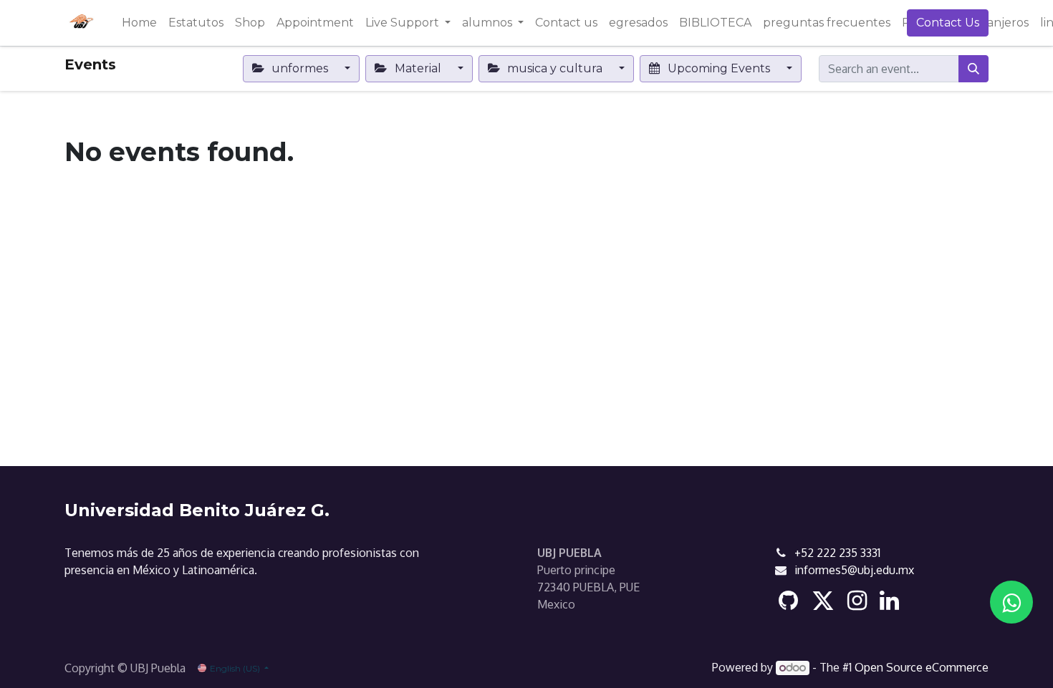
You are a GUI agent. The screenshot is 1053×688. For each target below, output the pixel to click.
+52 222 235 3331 (837, 553)
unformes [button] (300, 68)
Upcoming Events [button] (719, 68)
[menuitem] (139, 23)
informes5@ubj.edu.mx (854, 570)
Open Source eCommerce (922, 667)
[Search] (973, 68)
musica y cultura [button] (554, 68)
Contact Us (947, 22)
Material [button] (418, 68)
